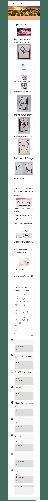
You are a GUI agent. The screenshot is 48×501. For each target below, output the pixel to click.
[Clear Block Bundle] (16, 326)
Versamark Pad (27, 303)
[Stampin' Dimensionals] (24, 320)
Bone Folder (16, 316)
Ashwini (16, 402)
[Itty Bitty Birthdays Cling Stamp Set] (20, 295)
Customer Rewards (23, 16)
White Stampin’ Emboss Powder (16, 312)
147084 (23, 305)
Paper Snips (20, 316)
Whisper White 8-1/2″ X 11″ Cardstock (16, 304)
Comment (31, 493)
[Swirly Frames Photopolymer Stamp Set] (16, 296)
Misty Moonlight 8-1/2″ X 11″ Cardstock (23, 298)
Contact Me (13, 16)
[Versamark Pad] (27, 302)
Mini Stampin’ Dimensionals (20, 322)
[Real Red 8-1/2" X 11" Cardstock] (27, 295)
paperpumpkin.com (17, 279)
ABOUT (16, 16)
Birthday (19, 335)
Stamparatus (28, 316)
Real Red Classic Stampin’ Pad (24, 304)
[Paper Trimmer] (24, 315)
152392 (23, 317)
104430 (23, 322)
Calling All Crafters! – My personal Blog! (19, 439)
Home (10, 16)
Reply (16, 343)
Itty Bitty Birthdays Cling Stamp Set (20, 297)
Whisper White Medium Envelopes (27, 311)
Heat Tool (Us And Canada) (20, 311)
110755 (16, 322)
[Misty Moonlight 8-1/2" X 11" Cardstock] (24, 296)
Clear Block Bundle (16, 327)
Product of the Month (33, 17)
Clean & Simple (24, 335)
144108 (20, 323)
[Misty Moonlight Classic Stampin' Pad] (20, 303)
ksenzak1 (19, 362)
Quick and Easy (27, 335)
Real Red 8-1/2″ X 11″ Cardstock (27, 297)
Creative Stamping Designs (16, 3)
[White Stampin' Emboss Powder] (16, 310)
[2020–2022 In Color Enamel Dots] (24, 309)
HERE (16, 184)
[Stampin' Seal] (27, 320)
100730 (16, 305)
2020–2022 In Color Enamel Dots (23, 311)
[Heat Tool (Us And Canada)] (20, 309)
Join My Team (19, 16)
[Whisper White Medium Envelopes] (27, 309)
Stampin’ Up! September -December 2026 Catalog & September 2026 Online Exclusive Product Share (20, 17)
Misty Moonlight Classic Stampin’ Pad (20, 305)
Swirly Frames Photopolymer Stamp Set (16, 298)
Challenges (22, 335)
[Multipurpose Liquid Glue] (16, 320)
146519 (16, 299)
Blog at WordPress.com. (24, 498)
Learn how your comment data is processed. (23, 496)
